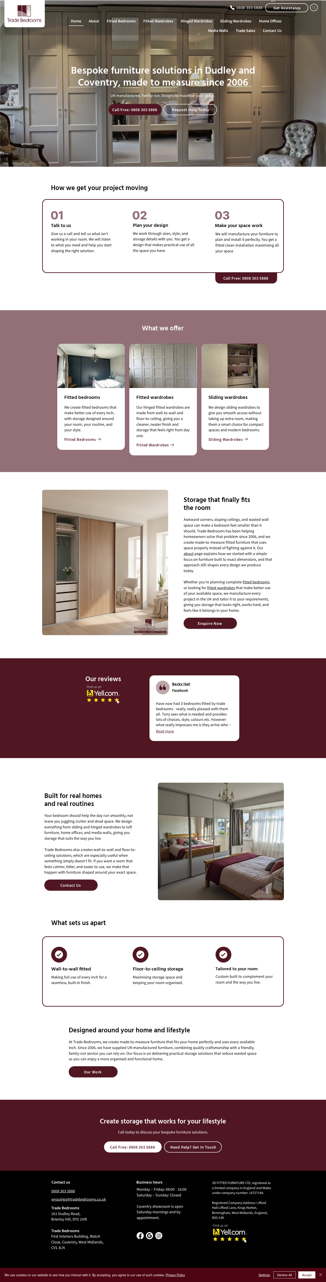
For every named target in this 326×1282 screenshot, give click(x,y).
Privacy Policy (175, 1275)
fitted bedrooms (256, 581)
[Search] (314, 7)
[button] (286, 7)
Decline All (284, 1275)
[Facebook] (140, 1235)
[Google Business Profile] (149, 1235)
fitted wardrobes (221, 587)
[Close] (320, 1274)
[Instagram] (158, 1235)
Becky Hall (181, 684)
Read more (165, 731)
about (189, 553)
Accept (307, 1275)
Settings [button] (264, 1275)
